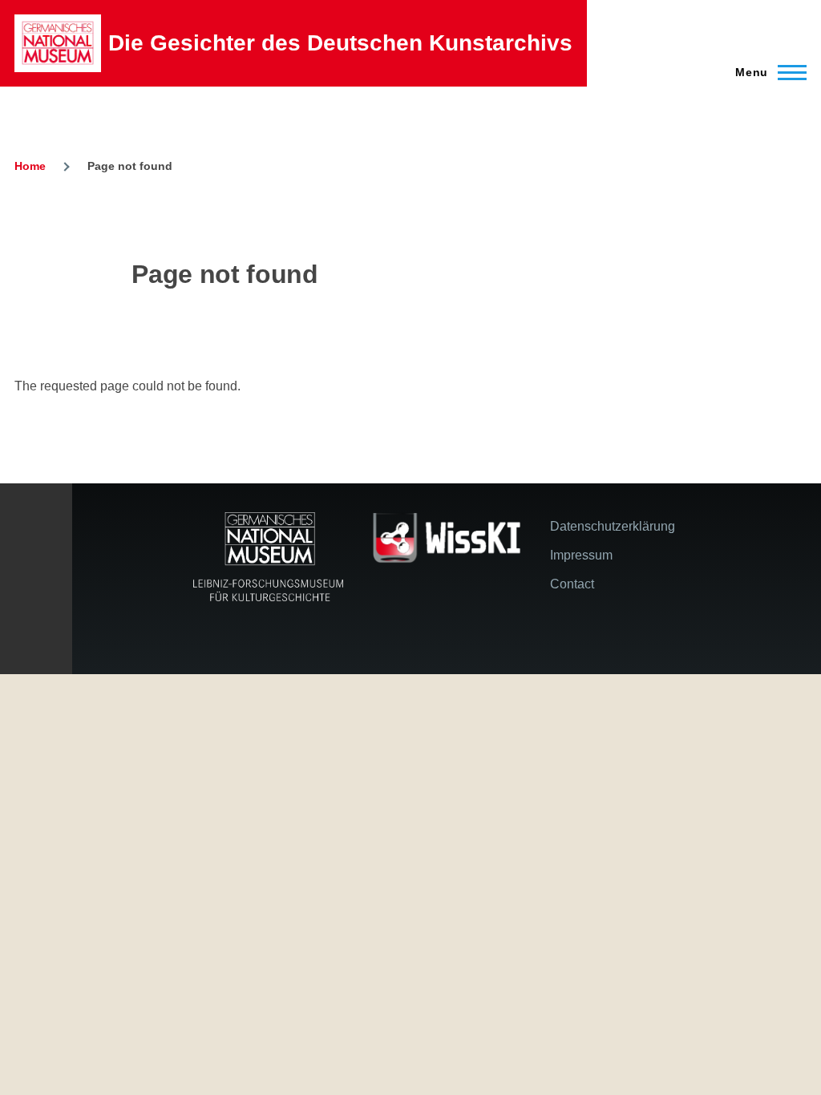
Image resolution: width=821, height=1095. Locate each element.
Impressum (581, 555)
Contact (572, 584)
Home (30, 166)
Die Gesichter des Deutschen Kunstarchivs (340, 42)
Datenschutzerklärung (612, 526)
